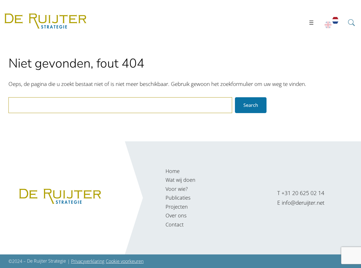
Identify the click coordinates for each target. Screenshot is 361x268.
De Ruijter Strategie (46, 261)
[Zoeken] (353, 41)
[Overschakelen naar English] (328, 25)
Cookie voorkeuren (125, 261)
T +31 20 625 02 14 (300, 193)
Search (250, 105)
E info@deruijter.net (300, 202)
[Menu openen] (311, 23)
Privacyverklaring (87, 261)
